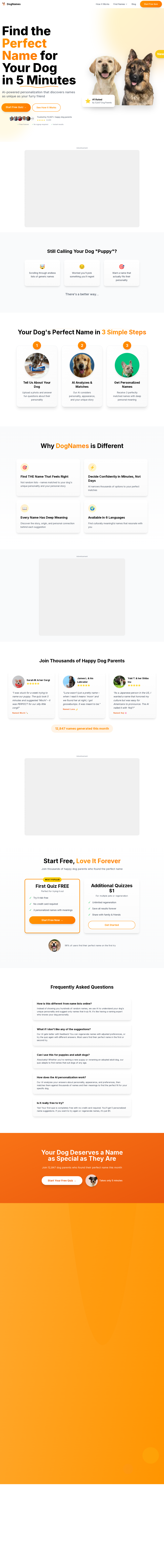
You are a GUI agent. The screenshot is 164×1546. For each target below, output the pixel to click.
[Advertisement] (82, 188)
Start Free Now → (52, 920)
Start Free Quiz (151, 4)
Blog (134, 4)
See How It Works (46, 107)
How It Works (102, 4)
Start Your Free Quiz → (62, 1180)
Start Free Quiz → (16, 107)
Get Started (112, 925)
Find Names (119, 4)
